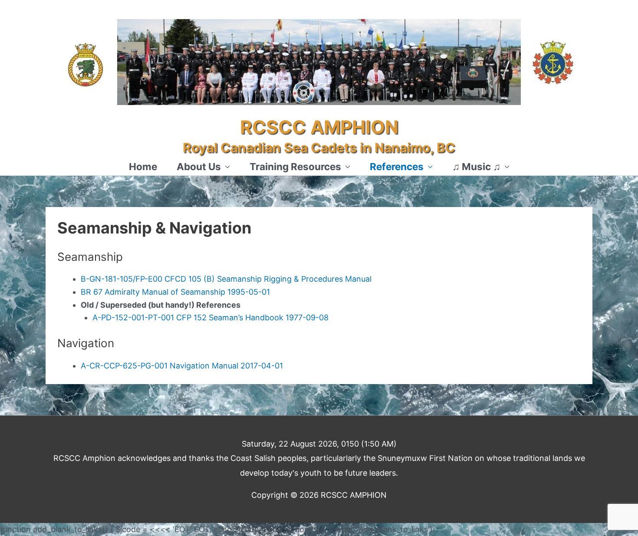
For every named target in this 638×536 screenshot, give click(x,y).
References (397, 166)
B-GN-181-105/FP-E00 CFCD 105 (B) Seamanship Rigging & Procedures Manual (226, 278)
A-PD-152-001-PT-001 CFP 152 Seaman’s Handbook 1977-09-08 (210, 317)
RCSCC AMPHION (319, 127)
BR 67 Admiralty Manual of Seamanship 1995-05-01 (175, 291)
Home (143, 166)
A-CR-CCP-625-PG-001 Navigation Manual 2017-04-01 (182, 365)
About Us (199, 166)
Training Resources (295, 166)
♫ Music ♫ (476, 166)
